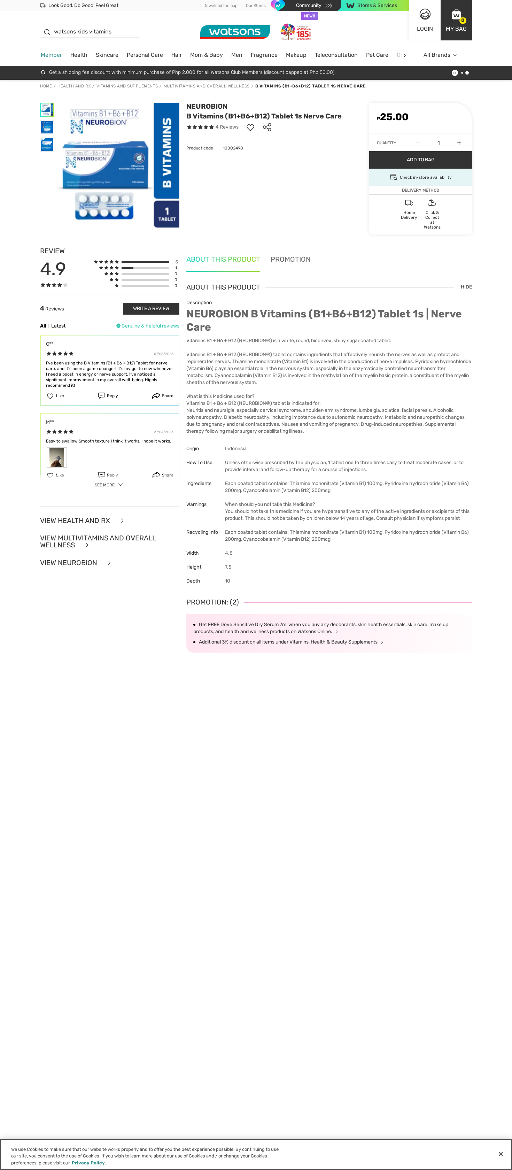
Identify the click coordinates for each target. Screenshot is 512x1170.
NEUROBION (206, 106)
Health (78, 55)
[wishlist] (250, 127)
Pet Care (377, 55)
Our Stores (256, 5)
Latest (58, 326)
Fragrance (264, 55)
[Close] (501, 1154)
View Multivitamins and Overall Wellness (98, 541)
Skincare (107, 55)
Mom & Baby (206, 55)
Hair (176, 55)
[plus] (459, 142)
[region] (256, 1154)
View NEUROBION (69, 563)
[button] (456, 20)
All (43, 326)
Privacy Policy (88, 1162)
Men (236, 55)
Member (51, 55)
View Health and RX (76, 520)
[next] (404, 55)
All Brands (437, 55)
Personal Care (145, 55)
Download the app (220, 5)
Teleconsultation (336, 55)
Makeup (296, 55)
